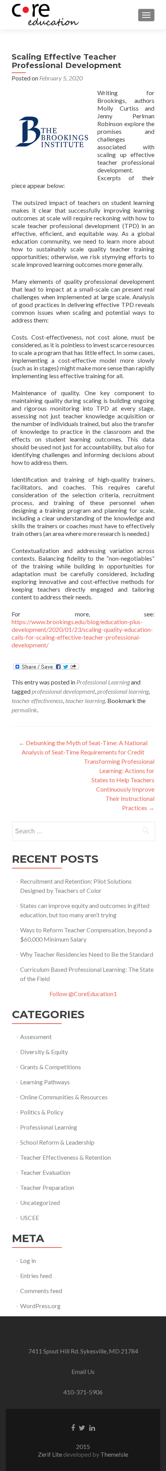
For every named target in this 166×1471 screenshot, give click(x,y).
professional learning (123, 691)
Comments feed (41, 1290)
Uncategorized (40, 1202)
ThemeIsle (114, 1454)
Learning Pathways (45, 1081)
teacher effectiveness (37, 700)
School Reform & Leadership (57, 1142)
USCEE (29, 1217)
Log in (28, 1260)
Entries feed (36, 1275)
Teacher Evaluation (45, 1172)
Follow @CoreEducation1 (83, 993)
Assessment (36, 1036)
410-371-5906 (83, 1392)
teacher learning (85, 700)
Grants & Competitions (50, 1066)
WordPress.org (40, 1305)
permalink (24, 709)
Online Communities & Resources (64, 1097)
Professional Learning (103, 682)
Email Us (83, 1371)
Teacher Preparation (47, 1187)
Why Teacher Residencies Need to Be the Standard (86, 954)
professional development (63, 691)
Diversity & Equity (44, 1051)
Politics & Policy (41, 1112)
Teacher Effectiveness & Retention (65, 1157)
